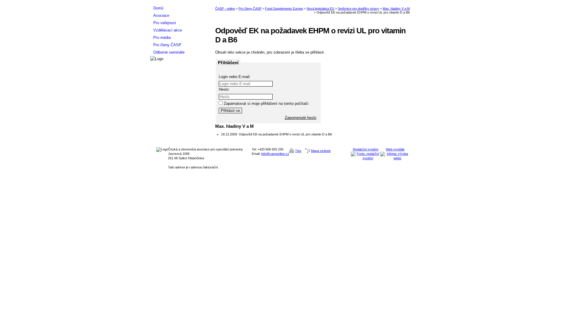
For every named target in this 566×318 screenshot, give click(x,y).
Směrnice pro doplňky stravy (358, 8)
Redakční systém (365, 149)
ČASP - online (225, 8)
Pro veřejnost (164, 23)
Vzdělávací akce (167, 30)
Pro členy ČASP (249, 8)
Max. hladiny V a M (396, 8)
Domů (158, 8)
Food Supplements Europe (284, 8)
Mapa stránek (321, 151)
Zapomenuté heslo (300, 117)
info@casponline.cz (275, 153)
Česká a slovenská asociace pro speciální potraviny (179, 2)
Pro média (162, 37)
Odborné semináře (169, 52)
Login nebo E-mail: (235, 76)
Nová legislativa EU (320, 8)
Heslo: (224, 89)
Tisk (298, 151)
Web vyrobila (395, 149)
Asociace (161, 15)
